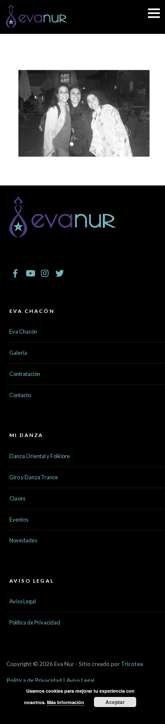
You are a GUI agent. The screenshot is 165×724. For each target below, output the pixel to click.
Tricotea (132, 663)
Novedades (23, 540)
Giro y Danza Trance (33, 477)
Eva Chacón (23, 331)
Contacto (20, 395)
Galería (18, 352)
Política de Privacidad (34, 622)
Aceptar (115, 702)
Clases (17, 498)
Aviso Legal (22, 601)
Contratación (24, 373)
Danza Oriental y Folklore (39, 456)
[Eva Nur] (36, 23)
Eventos (18, 519)
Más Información (65, 702)
